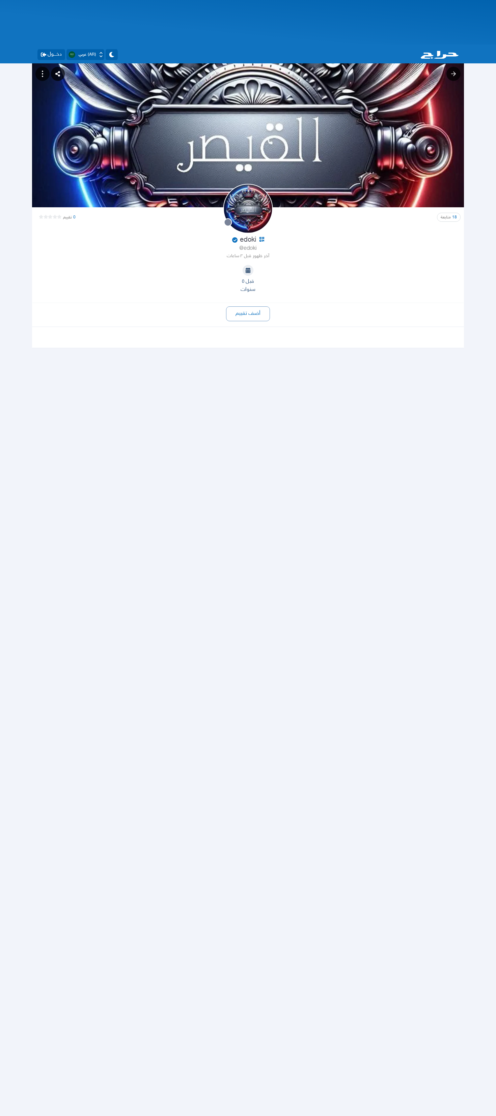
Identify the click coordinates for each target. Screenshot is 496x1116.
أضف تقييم (248, 313)
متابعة (449, 217)
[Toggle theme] (112, 54)
